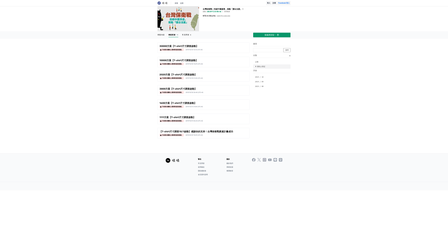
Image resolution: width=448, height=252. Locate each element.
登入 (268, 3)
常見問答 (186, 35)
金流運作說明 (203, 175)
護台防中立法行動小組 (214, 11)
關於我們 (230, 163)
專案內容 (161, 35)
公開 (256, 62)
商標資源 (230, 167)
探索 (176, 3)
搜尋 (255, 44)
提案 (182, 3)
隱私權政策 (202, 171)
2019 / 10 (259, 77)
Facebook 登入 (284, 3)
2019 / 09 (259, 82)
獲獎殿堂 (230, 171)
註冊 (274, 3)
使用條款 (201, 167)
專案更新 (173, 35)
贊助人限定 (260, 66)
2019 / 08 (259, 86)
